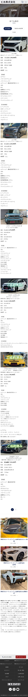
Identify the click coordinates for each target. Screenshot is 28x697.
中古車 (14, 32)
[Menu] (25, 1)
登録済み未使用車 (19, 28)
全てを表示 (7, 28)
